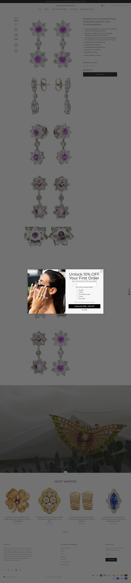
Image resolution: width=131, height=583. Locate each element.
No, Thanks (84, 309)
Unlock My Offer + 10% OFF (84, 306)
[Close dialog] (101, 271)
